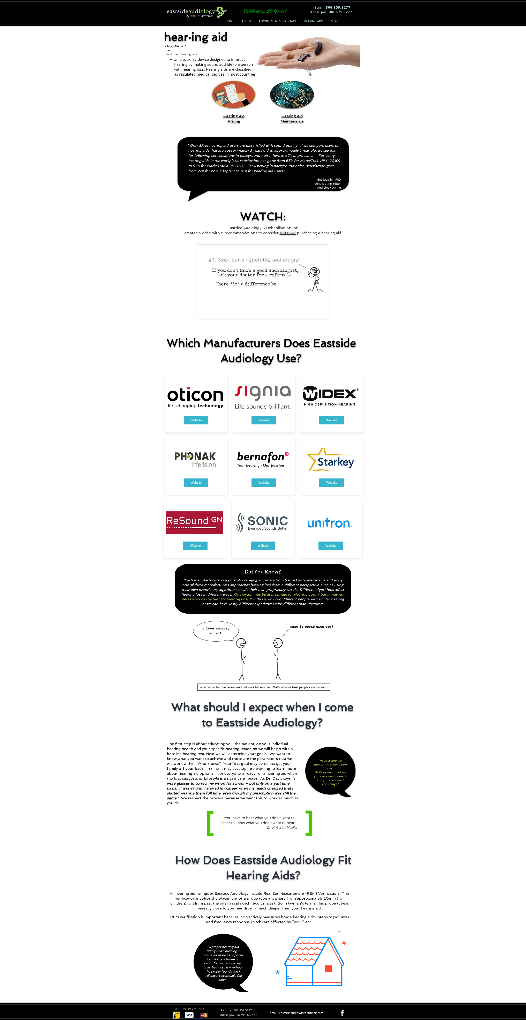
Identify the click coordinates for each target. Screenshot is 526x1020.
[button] (323, 314)
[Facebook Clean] (342, 1013)
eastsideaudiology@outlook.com (301, 1013)
